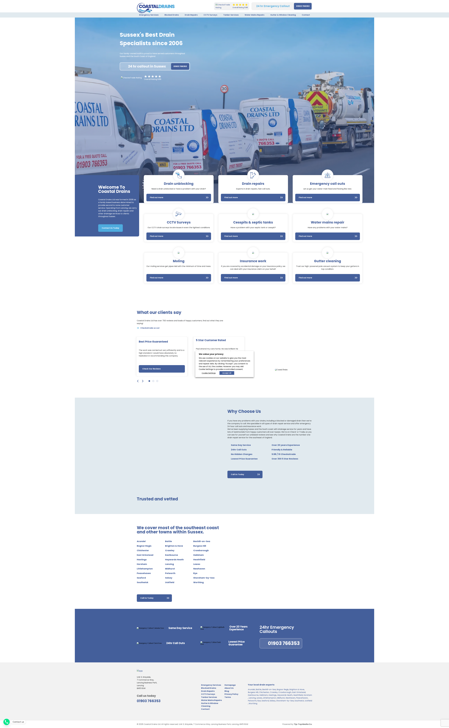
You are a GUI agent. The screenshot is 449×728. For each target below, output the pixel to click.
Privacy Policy (231, 694)
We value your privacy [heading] (211, 354)
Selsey (168, 577)
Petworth (170, 573)
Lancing (169, 564)
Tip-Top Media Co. (303, 724)
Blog (226, 691)
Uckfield (169, 582)
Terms (227, 697)
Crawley (169, 550)
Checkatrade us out (149, 328)
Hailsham (198, 555)
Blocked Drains (172, 15)
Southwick (142, 582)
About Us (229, 688)
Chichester (143, 550)
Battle (168, 541)
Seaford (141, 577)
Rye (195, 573)
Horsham (142, 564)
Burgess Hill (199, 546)
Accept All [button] (226, 373)
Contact (306, 15)
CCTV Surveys (210, 15)
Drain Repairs (191, 15)
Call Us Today (237, 474)
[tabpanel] (161, 356)
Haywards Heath (174, 559)
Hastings (142, 559)
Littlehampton (145, 568)
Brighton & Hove (174, 546)
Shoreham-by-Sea (203, 577)
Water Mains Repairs (254, 15)
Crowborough (201, 550)
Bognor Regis (144, 546)
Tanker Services (231, 15)
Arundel (141, 541)
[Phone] (6, 722)
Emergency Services (149, 15)
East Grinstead (145, 555)
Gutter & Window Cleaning (283, 15)
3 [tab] (157, 381)
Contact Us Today (110, 228)
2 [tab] (153, 381)
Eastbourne (171, 555)
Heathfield (199, 559)
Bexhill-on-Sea (201, 541)
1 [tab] (149, 381)
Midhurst (170, 568)
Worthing (198, 582)
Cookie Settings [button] (209, 373)
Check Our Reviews (151, 368)
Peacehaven (144, 573)
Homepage (230, 685)
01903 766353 (303, 6)
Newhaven (199, 568)
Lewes (196, 564)
